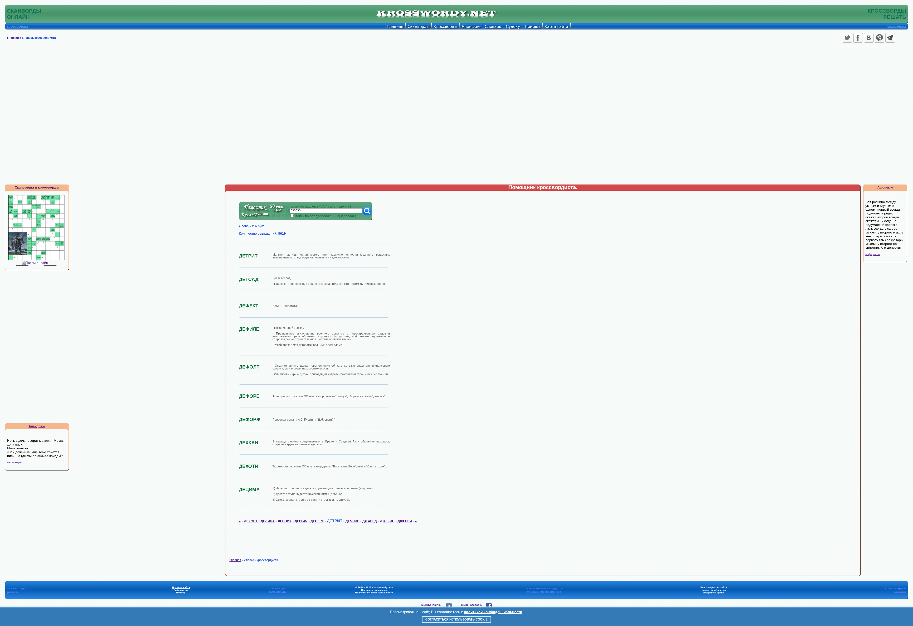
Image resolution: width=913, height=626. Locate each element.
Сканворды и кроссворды (37, 187)
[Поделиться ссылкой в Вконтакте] (869, 38)
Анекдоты (37, 426)
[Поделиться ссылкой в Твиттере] (847, 38)
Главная (13, 37)
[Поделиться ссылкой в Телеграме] (890, 38)
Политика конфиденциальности (374, 592)
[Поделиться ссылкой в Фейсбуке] (858, 38)
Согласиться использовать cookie (456, 619)
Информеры (181, 590)
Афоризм (885, 187)
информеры (14, 462)
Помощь (181, 592)
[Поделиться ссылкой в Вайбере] (879, 38)
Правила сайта (181, 587)
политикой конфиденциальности (493, 612)
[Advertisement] (456, 79)
